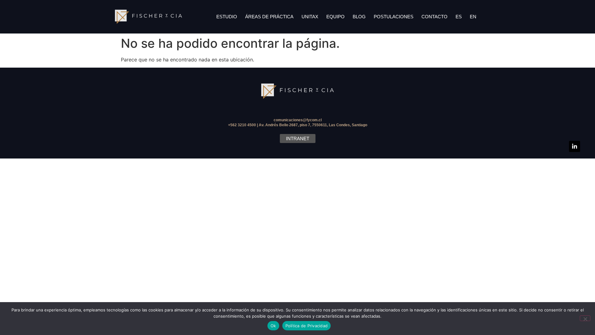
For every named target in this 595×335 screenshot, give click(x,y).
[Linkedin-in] (574, 146)
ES (459, 16)
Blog (359, 16)
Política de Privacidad (306, 325)
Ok (273, 325)
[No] (585, 318)
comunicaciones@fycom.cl (298, 120)
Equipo (335, 16)
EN (473, 16)
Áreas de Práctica (269, 16)
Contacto (434, 16)
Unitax (310, 16)
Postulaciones (393, 16)
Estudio (226, 16)
